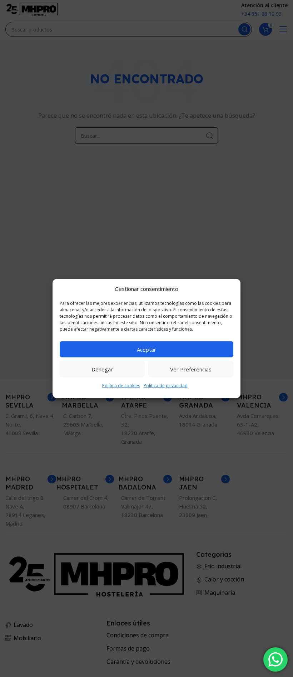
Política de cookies (121, 386)
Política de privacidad (166, 386)
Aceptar (146, 349)
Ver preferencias (191, 368)
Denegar (102, 368)
